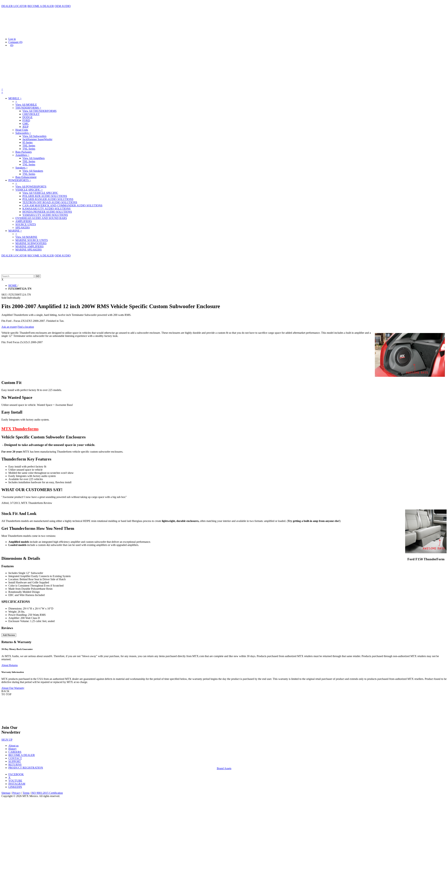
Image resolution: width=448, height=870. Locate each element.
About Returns (9, 665)
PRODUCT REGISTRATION (25, 767)
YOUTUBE (15, 780)
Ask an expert (9, 326)
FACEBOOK (16, 774)
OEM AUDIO (63, 6)
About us (13, 745)
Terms (26, 792)
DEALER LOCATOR (14, 6)
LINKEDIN (15, 786)
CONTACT (15, 758)
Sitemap (5, 792)
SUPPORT (14, 761)
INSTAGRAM (16, 783)
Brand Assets (224, 768)
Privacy (16, 792)
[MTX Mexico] (36, 33)
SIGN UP (6, 739)
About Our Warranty (12, 688)
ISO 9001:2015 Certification (47, 792)
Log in (12, 38)
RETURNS (15, 764)
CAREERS (14, 751)
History (12, 748)
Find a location (26, 326)
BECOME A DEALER (40, 6)
